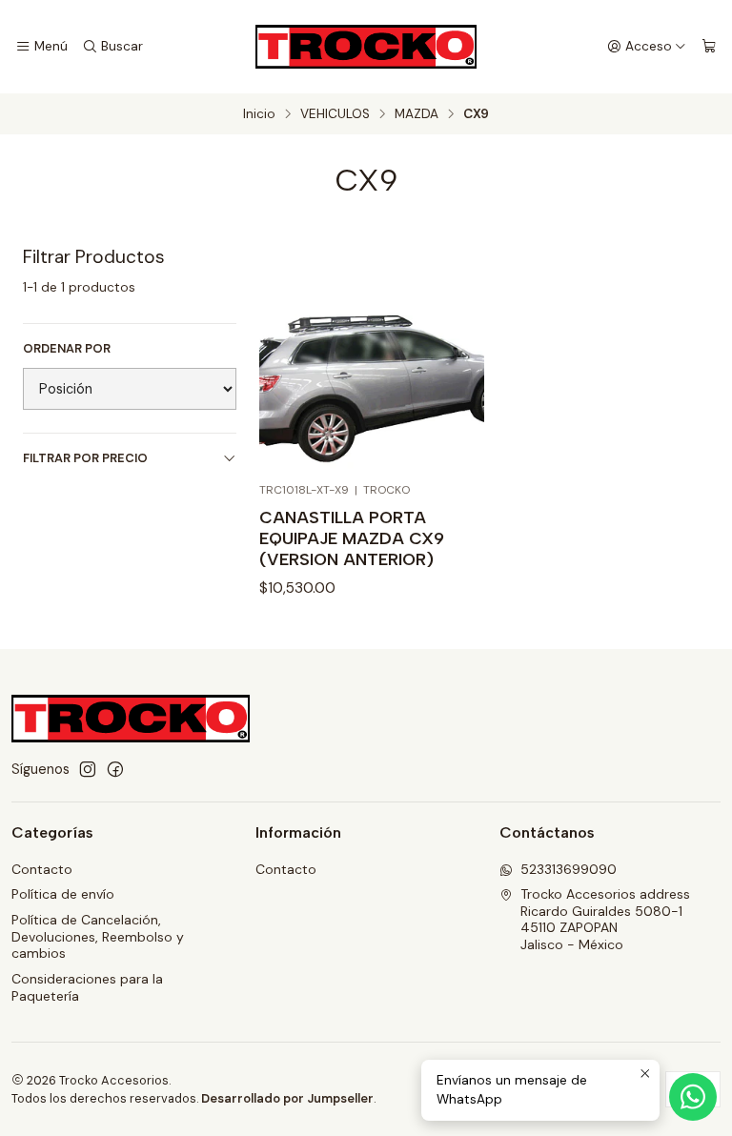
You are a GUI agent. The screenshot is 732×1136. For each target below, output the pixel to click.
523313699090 (568, 869)
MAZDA (416, 114)
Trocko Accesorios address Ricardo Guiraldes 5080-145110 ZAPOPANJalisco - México (605, 919)
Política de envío (62, 894)
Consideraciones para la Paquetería (87, 987)
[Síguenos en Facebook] (115, 769)
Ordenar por (67, 348)
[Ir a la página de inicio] (366, 47)
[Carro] (709, 46)
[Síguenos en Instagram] (87, 769)
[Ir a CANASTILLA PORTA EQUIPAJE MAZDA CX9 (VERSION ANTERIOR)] (371, 357)
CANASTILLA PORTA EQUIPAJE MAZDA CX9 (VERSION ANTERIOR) (351, 538)
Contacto (41, 869)
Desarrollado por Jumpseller (287, 1098)
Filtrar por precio (85, 458)
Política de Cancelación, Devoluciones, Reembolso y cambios (97, 936)
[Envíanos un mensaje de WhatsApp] (693, 1097)
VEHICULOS (335, 114)
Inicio (259, 114)
